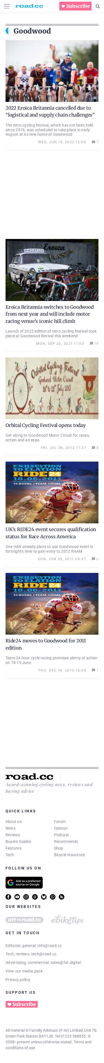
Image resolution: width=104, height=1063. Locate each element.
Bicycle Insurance (69, 855)
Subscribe (78, 6)
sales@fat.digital (65, 962)
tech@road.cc (44, 954)
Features (13, 848)
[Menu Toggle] (7, 6)
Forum (60, 821)
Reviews (13, 835)
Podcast (61, 835)
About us (14, 821)
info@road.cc (49, 945)
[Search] (98, 6)
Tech (10, 855)
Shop (58, 848)
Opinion (61, 828)
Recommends (66, 841)
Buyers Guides (18, 841)
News (11, 828)
